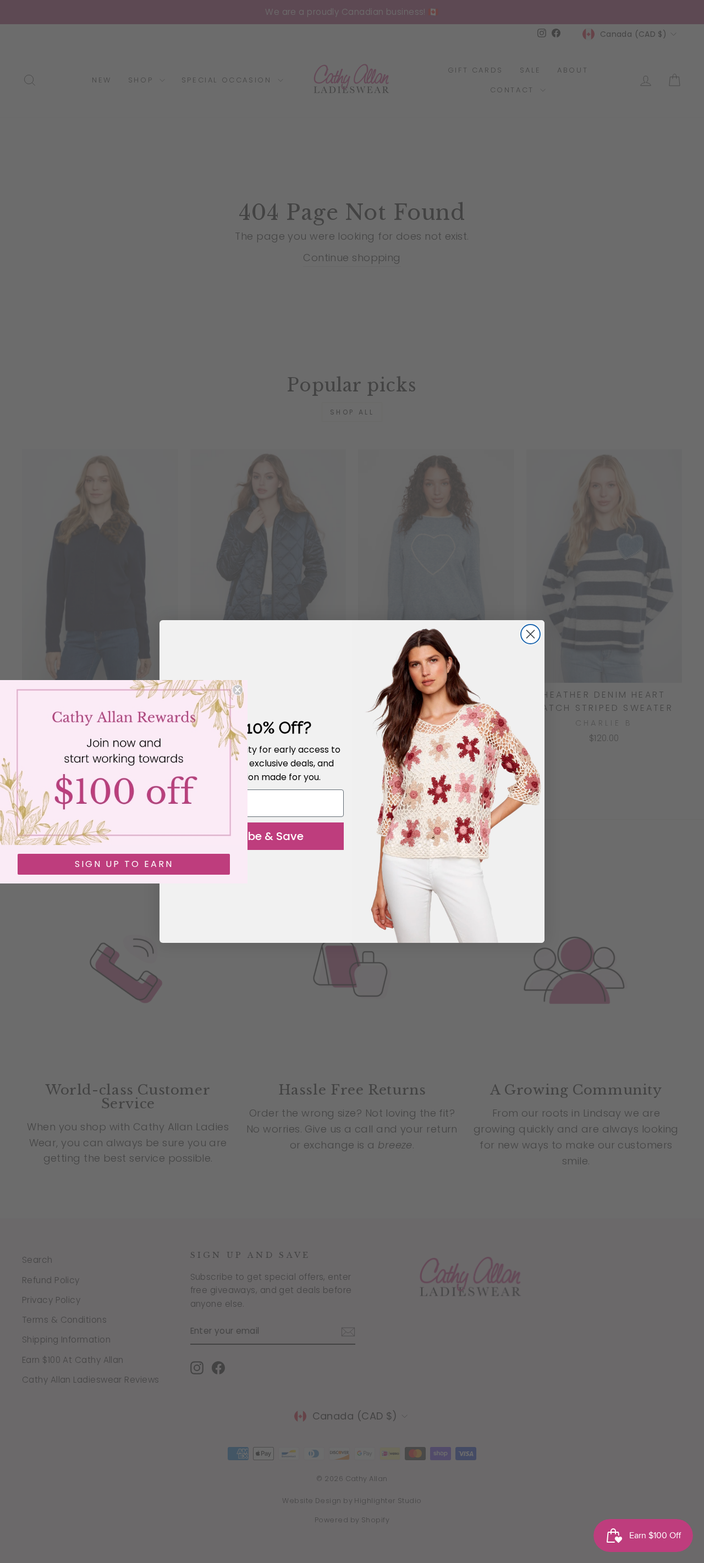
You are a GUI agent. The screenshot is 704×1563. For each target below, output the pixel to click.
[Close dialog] (530, 634)
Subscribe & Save (256, 836)
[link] (124, 762)
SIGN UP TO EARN (124, 864)
